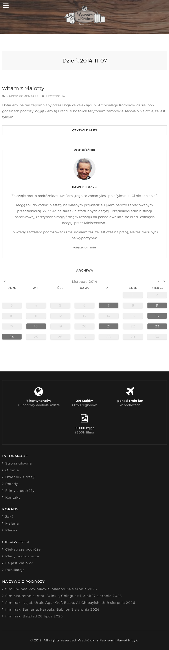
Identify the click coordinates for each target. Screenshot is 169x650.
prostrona (55, 96)
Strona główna (18, 463)
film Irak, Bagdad (21, 616)
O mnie (12, 470)
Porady (11, 484)
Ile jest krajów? (19, 563)
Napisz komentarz (22, 96)
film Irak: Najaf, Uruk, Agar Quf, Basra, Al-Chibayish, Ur (55, 602)
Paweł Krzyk (84, 187)
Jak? (9, 516)
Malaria (12, 523)
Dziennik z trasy (20, 477)
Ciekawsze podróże (23, 549)
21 (108, 326)
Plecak (11, 530)
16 (157, 316)
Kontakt (12, 497)
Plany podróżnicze (22, 556)
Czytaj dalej (84, 130)
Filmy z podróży (20, 490)
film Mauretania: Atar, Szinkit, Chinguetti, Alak (48, 596)
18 (36, 326)
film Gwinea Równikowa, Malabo (35, 589)
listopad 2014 (84, 281)
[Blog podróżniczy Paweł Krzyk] (84, 24)
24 (11, 337)
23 (157, 326)
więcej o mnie (84, 247)
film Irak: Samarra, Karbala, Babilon (37, 609)
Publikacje (15, 570)
